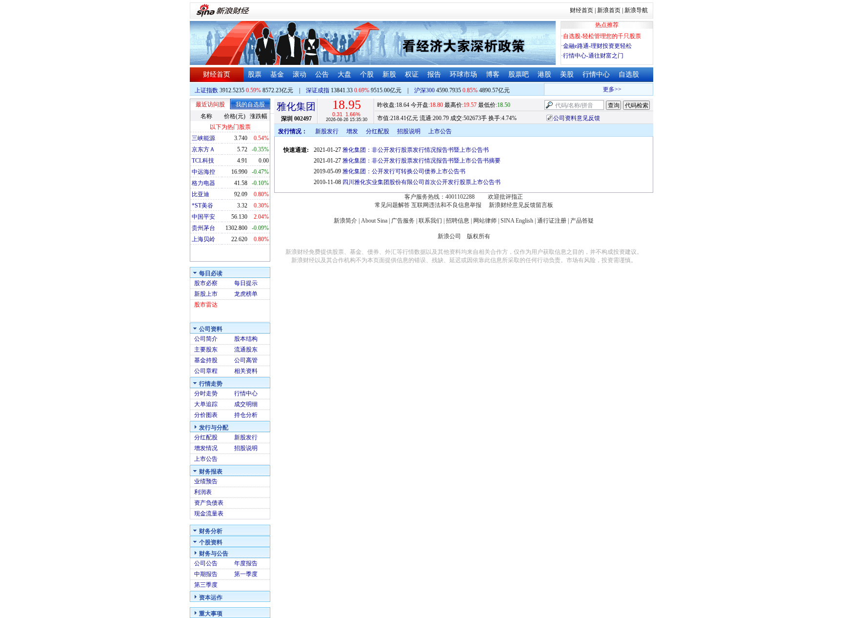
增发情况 (206, 448)
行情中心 (596, 74)
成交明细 (246, 404)
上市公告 (206, 458)
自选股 (629, 74)
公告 (322, 74)
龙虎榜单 (246, 293)
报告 (434, 74)
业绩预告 (206, 481)
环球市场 (463, 74)
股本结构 (246, 338)
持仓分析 (246, 415)
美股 (567, 74)
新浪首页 (609, 10)
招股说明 (246, 448)
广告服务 (403, 220)
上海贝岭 (203, 239)
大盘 (344, 74)
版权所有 (478, 236)
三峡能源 (203, 138)
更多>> (608, 89)
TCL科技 (203, 160)
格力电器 (203, 183)
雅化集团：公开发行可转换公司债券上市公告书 (403, 171)
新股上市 (206, 293)
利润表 (203, 492)
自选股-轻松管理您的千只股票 (602, 36)
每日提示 (246, 283)
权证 (412, 74)
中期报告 (206, 574)
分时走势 (206, 393)
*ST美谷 (202, 205)
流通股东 (246, 349)
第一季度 (246, 574)
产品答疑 (582, 220)
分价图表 (206, 415)
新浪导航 (636, 10)
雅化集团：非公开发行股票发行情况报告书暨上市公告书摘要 (421, 160)
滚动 (299, 74)
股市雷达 (206, 304)
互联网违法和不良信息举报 (446, 205)
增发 (352, 131)
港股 (544, 74)
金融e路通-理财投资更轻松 (597, 45)
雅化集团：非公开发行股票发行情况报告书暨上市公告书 (415, 149)
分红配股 (206, 437)
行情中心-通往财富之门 (593, 55)
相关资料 (246, 371)
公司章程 (206, 371)
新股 (389, 74)
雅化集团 (296, 106)
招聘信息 (457, 220)
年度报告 (246, 563)
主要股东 (206, 349)
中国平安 (203, 216)
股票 (254, 74)
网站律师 (485, 220)
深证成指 (317, 90)
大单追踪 (206, 404)
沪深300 (424, 90)
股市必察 (206, 283)
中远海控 (203, 171)
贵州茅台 (203, 228)
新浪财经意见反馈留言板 (521, 205)
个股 (367, 74)
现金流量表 (208, 513)
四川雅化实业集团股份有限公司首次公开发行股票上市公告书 (421, 182)
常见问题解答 (392, 205)
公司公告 (206, 563)
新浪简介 (345, 220)
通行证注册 (551, 220)
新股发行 (246, 437)
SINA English (517, 220)
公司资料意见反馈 (576, 118)
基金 (277, 74)
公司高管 (246, 360)
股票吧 (518, 74)
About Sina (374, 220)
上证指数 (206, 90)
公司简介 (206, 338)
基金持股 (206, 360)
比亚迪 (200, 194)
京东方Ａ (203, 149)
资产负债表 (208, 502)
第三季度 (206, 584)
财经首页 (581, 10)
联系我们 (430, 220)
